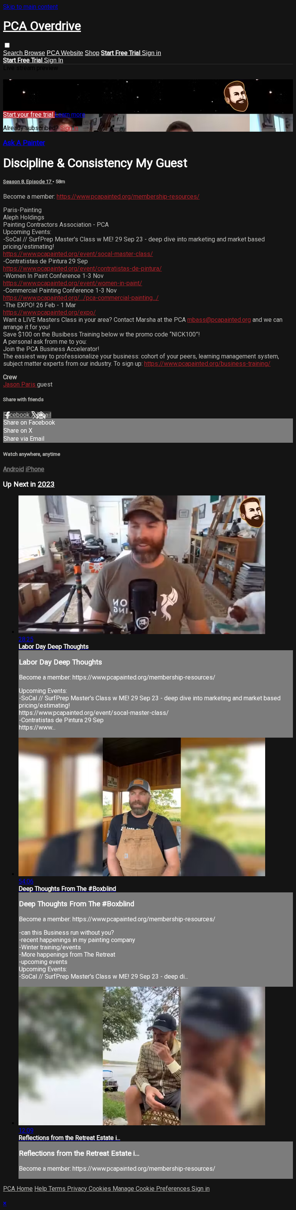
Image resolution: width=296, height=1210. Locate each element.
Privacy (78, 1188)
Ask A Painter (24, 143)
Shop (92, 53)
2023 (46, 484)
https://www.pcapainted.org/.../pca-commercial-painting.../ (81, 297)
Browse (34, 53)
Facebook (17, 414)
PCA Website (65, 53)
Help (41, 1188)
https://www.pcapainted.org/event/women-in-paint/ (72, 283)
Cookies (101, 1188)
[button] (7, 45)
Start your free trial (29, 114)
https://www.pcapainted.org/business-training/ (207, 363)
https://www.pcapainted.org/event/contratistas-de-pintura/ (82, 268)
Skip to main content (30, 6)
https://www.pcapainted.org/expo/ (49, 312)
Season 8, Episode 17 (27, 181)
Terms (58, 1188)
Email (44, 414)
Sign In (53, 60)
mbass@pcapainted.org (219, 319)
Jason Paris (20, 384)
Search (13, 53)
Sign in (151, 53)
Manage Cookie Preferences (152, 1188)
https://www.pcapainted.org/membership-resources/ (128, 196)
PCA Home (18, 1188)
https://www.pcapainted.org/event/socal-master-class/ (78, 254)
